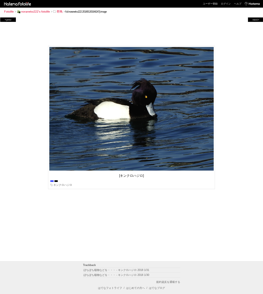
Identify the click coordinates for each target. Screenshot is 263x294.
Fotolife (9, 11)
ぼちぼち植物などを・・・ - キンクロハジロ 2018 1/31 (116, 270)
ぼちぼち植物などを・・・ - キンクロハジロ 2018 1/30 (116, 274)
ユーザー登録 (210, 3)
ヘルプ (237, 3)
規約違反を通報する (168, 281)
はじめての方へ (135, 287)
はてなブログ (157, 287)
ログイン (226, 3)
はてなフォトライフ (110, 287)
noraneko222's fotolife (35, 11)
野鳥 (60, 11)
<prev (8, 19)
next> (256, 19)
